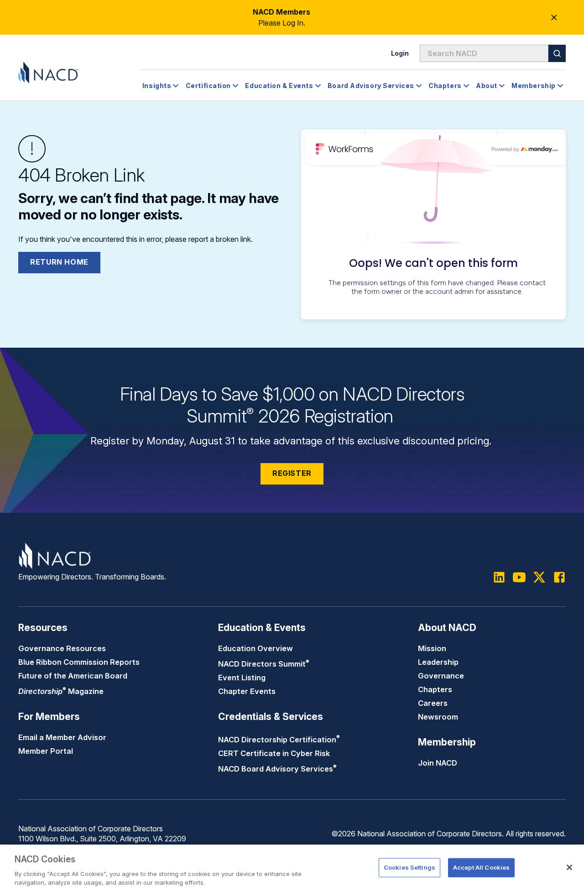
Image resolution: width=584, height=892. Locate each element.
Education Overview (255, 648)
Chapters (435, 689)
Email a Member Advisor (62, 737)
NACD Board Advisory (277, 768)
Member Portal (45, 751)
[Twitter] (539, 577)
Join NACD (437, 762)
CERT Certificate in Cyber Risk (274, 753)
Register (292, 473)
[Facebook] (559, 577)
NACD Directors (263, 663)
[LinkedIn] (499, 577)
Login (400, 53)
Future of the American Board (72, 675)
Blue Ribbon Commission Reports (79, 662)
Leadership (438, 662)
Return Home (59, 261)
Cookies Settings (409, 867)
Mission (432, 648)
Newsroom (438, 716)
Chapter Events (247, 691)
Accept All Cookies (481, 867)
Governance (441, 675)
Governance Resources (62, 648)
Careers (433, 703)
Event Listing (242, 677)
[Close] (569, 867)
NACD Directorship (279, 739)
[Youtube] (519, 577)
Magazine (61, 691)
